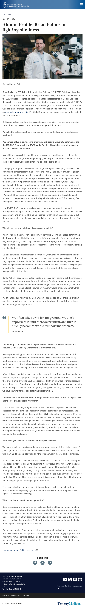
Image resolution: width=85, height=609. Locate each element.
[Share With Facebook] (36, 563)
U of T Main (25, 596)
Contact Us (5, 596)
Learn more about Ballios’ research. (19, 550)
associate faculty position (17, 112)
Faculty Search (15, 596)
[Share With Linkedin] (49, 563)
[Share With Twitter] (42, 563)
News (9, 15)
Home (4, 15)
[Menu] (81, 5)
